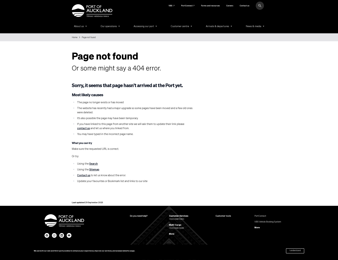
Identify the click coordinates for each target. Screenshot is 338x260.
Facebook (46, 235)
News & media (255, 26)
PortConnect (188, 5)
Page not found (89, 37)
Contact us (244, 5)
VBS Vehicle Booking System (267, 221)
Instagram (54, 235)
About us (81, 26)
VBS (172, 5)
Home (75, 37)
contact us (83, 128)
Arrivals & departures (219, 26)
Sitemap (94, 169)
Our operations (111, 26)
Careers (229, 5)
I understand (295, 250)
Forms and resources (210, 5)
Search (93, 163)
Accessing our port (146, 26)
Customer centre (182, 26)
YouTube (69, 235)
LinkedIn (61, 235)
